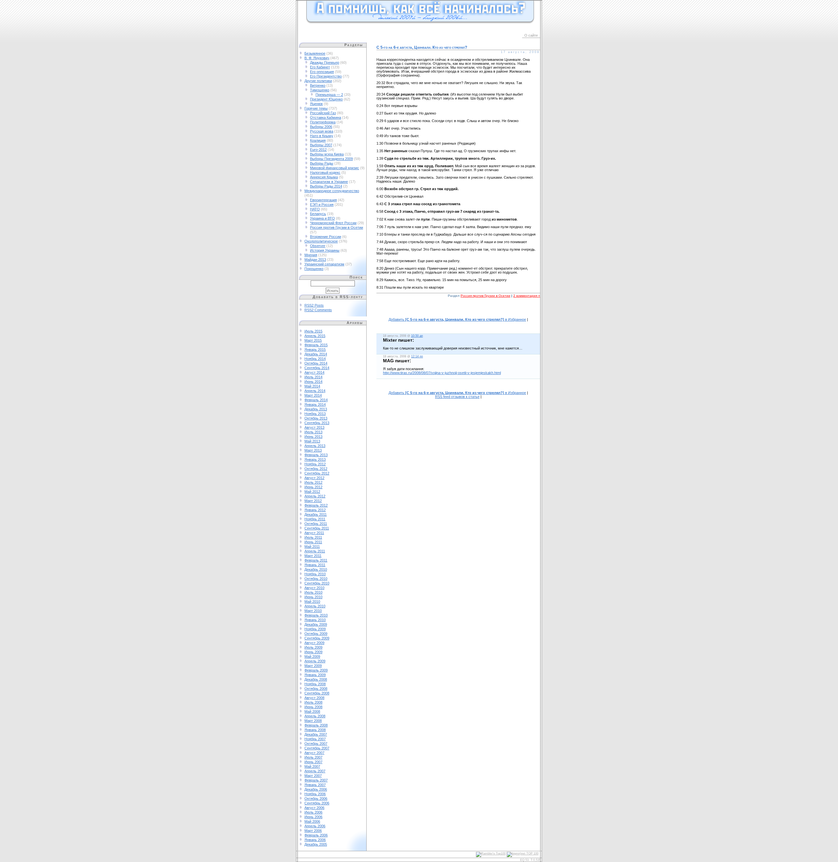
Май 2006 (312, 821)
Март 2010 (313, 611)
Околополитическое (321, 241)
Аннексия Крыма (324, 177)
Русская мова (321, 131)
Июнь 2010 (313, 597)
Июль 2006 (313, 812)
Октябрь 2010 (315, 579)
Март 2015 (313, 340)
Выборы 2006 (321, 127)
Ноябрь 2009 (315, 629)
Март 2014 (313, 395)
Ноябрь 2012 (315, 464)
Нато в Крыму (321, 136)
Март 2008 (313, 721)
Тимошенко (319, 90)
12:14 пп (417, 356)
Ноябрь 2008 (315, 684)
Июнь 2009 (313, 652)
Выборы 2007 (321, 145)
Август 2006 (314, 808)
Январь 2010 (315, 620)
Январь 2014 (315, 404)
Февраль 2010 (316, 615)
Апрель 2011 (314, 551)
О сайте (531, 35)
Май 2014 (312, 386)
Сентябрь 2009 (316, 638)
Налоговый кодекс (325, 172)
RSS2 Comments (318, 310)
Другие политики (318, 81)
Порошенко (313, 269)
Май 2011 (312, 546)
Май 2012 (312, 492)
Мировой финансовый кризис (334, 168)
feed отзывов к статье (457, 397)
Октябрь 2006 (315, 798)
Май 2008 (312, 711)
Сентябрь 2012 (316, 473)
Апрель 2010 (314, 606)
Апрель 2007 (314, 771)
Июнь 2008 (313, 707)
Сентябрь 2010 (316, 583)
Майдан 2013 (315, 259)
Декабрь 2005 (315, 844)
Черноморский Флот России (333, 223)
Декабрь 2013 (315, 409)
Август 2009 (314, 643)
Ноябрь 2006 (315, 794)
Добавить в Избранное (457, 319)
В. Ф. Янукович (316, 58)
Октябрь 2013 (315, 418)
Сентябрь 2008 (316, 693)
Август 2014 (314, 372)
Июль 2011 (313, 537)
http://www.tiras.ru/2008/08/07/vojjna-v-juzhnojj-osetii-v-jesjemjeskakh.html (442, 373)
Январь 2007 (315, 785)
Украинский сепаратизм (324, 264)
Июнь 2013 (313, 437)
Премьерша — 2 (329, 95)
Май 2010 (312, 601)
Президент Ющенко (326, 99)
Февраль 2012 (316, 505)
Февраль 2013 (316, 455)
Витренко (317, 85)
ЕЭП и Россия (322, 205)
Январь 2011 (314, 565)
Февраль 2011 (315, 560)
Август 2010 (314, 588)
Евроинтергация (323, 200)
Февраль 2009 (316, 670)
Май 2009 (312, 656)
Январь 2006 (315, 840)
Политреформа (323, 122)
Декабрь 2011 (315, 514)
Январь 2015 (315, 349)
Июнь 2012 (313, 487)
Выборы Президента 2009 (331, 159)
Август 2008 (314, 698)
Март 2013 (313, 450)
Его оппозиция (322, 72)
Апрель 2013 (314, 446)
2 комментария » (526, 295)
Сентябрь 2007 (316, 748)
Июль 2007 (313, 757)
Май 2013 (312, 441)
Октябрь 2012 (315, 469)
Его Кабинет (320, 67)
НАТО (315, 209)
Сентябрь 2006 (316, 803)
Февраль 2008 (316, 725)
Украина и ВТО (322, 218)
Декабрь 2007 (315, 734)
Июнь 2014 (313, 382)
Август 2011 (314, 533)
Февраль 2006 (316, 835)
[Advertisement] (458, 311)
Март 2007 (313, 776)
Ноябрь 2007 (315, 739)
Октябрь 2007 (315, 743)
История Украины (324, 250)
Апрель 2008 (314, 716)
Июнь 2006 (313, 817)
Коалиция (318, 140)
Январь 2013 (315, 459)
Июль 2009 (313, 647)
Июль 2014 (313, 377)
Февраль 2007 (316, 780)
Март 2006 (313, 831)
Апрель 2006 (314, 826)
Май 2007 (312, 766)
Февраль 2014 (316, 400)
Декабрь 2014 (315, 354)
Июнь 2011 (313, 542)
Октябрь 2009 (315, 634)
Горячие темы (316, 108)
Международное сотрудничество (331, 191)
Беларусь (318, 214)
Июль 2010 (313, 592)
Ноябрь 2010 (315, 574)
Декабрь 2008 (315, 679)
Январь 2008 (315, 730)
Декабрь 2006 (315, 789)
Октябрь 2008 (315, 689)
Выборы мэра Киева (327, 154)
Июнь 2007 (313, 762)
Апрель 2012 (314, 496)
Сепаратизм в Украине (329, 182)
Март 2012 (313, 501)
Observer (317, 246)
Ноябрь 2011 (314, 519)
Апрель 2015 (314, 336)
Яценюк (316, 104)
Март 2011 (312, 556)
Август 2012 (314, 478)
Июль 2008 (313, 702)
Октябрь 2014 (315, 363)
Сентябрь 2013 (316, 423)
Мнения (310, 255)
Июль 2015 (313, 331)
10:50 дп (417, 335)
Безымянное (314, 53)
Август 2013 (314, 427)
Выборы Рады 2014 (326, 186)
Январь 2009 (315, 675)
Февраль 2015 (316, 345)
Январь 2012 (315, 510)
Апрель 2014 (314, 391)
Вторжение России (325, 237)
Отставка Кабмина (325, 117)
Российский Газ (323, 113)
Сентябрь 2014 (316, 368)
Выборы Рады (321, 163)
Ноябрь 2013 (315, 414)
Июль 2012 (313, 482)
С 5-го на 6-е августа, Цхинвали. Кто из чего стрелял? (421, 47)
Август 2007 (314, 753)
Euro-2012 (318, 150)
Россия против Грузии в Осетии (336, 227)
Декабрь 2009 (315, 624)
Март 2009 (313, 666)
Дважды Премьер (324, 62)
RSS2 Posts (314, 305)
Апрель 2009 (314, 661)
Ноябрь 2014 (315, 359)
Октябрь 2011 (315, 524)
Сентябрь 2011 (316, 528)
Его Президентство (326, 76)
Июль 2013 (313, 432)
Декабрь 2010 (315, 569)
